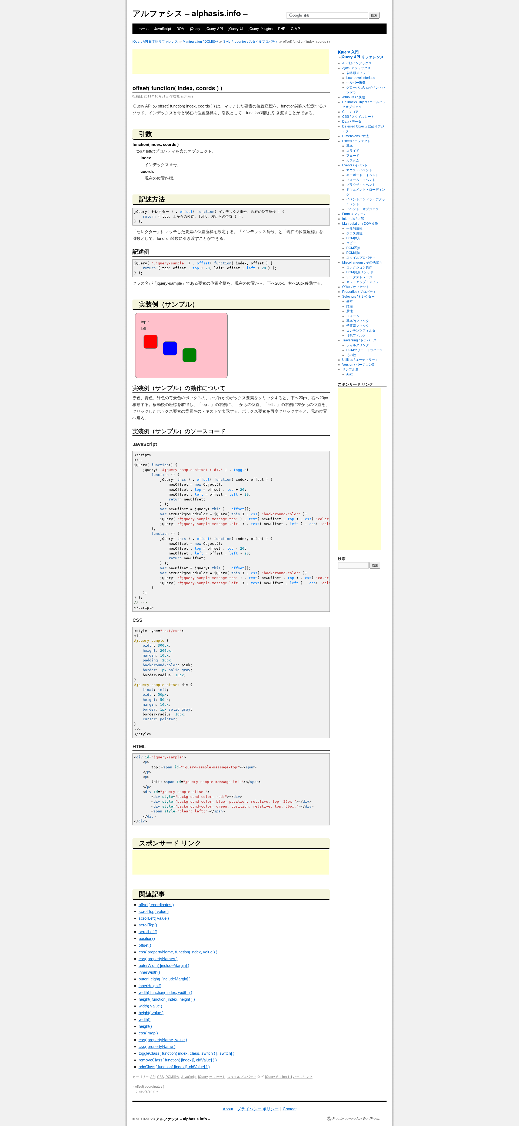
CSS (160, 1076)
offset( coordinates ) (156, 904)
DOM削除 (353, 253)
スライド (352, 151)
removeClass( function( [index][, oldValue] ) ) (178, 1060)
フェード (352, 155)
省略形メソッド (357, 73)
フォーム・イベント (360, 180)
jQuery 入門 (348, 52)
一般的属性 (354, 228)
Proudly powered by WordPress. (356, 1119)
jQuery (195, 28)
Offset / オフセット (355, 287)
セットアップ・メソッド (364, 282)
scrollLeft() (148, 931)
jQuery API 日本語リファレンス (155, 41)
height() (145, 1026)
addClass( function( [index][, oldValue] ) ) (174, 1066)
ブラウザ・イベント (360, 185)
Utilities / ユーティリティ (360, 360)
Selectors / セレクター (358, 296)
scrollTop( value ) (154, 911)
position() (147, 938)
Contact (290, 1109)
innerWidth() (149, 972)
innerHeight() (150, 985)
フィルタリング (357, 345)
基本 (349, 146)
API (152, 1076)
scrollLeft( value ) (154, 918)
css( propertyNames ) (158, 958)
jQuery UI (235, 28)
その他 (351, 355)
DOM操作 (172, 1076)
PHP (281, 28)
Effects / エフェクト (356, 141)
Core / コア (350, 112)
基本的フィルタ (357, 321)
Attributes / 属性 (353, 97)
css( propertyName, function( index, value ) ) (178, 952)
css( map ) (148, 1033)
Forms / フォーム (354, 214)
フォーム (352, 316)
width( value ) (150, 1006)
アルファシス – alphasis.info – (190, 13)
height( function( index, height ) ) (167, 999)
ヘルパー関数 (356, 83)
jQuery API (214, 28)
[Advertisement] (230, 61)
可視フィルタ (356, 335)
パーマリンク (302, 1076)
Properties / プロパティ (359, 292)
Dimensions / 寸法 (355, 136)
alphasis (187, 96)
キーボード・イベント (362, 175)
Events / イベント (355, 165)
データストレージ (359, 277)
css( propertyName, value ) (163, 1039)
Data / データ (351, 121)
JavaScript (162, 28)
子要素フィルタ (357, 326)
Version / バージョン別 (358, 365)
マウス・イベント (359, 170)
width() (145, 1019)
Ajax (349, 374)
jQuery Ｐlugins (261, 28)
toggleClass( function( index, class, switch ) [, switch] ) (186, 1053)
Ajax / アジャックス (356, 68)
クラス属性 (354, 233)
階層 (349, 306)
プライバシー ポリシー (258, 1109)
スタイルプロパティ (241, 1076)
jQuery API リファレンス (362, 56)
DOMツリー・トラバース (364, 350)
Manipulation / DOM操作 (200, 41)
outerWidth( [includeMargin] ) (164, 965)
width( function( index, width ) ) (165, 992)
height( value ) (151, 1012)
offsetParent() (147, 1091)
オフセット (217, 1076)
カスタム (352, 160)
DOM (181, 28)
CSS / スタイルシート (358, 117)
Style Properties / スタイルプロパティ (250, 41)
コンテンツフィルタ (360, 330)
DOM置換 (353, 248)
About (228, 1109)
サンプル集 (350, 369)
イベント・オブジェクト (364, 209)
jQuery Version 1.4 (278, 1076)
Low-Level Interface (360, 78)
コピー (351, 243)
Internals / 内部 (353, 219)
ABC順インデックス (357, 63)
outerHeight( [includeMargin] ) (165, 979)
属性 (349, 311)
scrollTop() (148, 925)
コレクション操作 (359, 267)
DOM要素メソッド (359, 272)
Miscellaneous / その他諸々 (362, 262)
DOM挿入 (353, 238)
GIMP (295, 28)
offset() (145, 945)
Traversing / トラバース (359, 340)
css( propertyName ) (157, 1046)
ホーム (143, 28)
